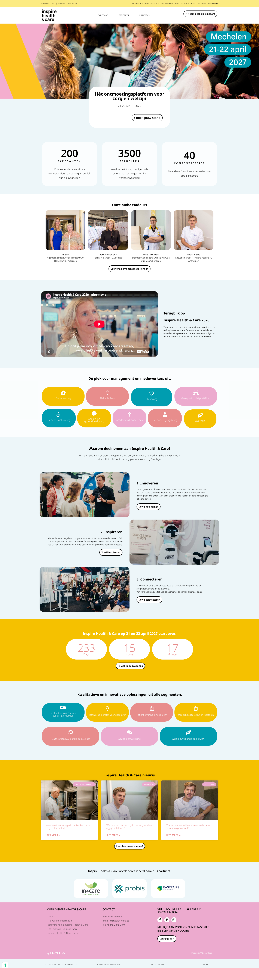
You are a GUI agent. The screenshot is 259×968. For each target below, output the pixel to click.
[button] (200, 14)
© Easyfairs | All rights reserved (61, 964)
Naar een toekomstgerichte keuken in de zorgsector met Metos (68, 827)
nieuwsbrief (167, 3)
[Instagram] (173, 919)
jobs (193, 3)
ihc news (202, 3)
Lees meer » (53, 835)
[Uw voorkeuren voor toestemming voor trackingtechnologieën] (5, 965)
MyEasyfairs (213, 3)
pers (177, 3)
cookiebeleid (207, 964)
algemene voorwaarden (108, 964)
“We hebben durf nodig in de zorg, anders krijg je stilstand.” (129, 827)
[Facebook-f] (159, 919)
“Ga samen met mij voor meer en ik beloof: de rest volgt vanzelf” (189, 827)
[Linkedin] (166, 919)
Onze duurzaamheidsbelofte (145, 3)
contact (185, 3)
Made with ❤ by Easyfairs (201, 953)
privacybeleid (157, 964)
